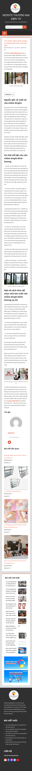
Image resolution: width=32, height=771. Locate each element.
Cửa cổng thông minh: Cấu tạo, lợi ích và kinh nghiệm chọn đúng (11, 636)
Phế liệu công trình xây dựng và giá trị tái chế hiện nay (11, 621)
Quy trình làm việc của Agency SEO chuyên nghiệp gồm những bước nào (11, 643)
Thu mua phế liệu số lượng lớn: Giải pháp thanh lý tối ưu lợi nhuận (11, 591)
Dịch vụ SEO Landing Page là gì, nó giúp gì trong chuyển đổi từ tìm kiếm (11, 650)
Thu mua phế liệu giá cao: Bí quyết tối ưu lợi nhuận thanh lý (11, 584)
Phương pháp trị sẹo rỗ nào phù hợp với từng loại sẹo (11, 606)
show (12, 94)
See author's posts (14, 437)
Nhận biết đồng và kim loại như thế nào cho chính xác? (11, 628)
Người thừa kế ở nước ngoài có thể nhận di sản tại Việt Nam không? (11, 613)
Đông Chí (7, 463)
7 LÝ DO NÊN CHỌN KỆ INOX (12, 491)
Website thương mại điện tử (16, 17)
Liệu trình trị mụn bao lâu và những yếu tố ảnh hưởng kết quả (10, 599)
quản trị (18, 48)
